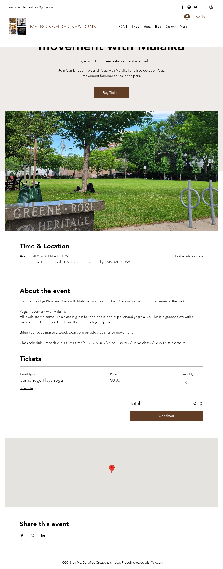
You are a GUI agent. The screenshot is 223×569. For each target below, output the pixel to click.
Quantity (187, 374)
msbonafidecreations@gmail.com (32, 7)
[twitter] (195, 7)
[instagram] (189, 7)
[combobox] (192, 382)
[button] (211, 7)
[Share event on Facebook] (22, 535)
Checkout (166, 416)
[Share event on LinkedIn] (43, 535)
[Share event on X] (32, 535)
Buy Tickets (111, 93)
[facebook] (182, 7)
